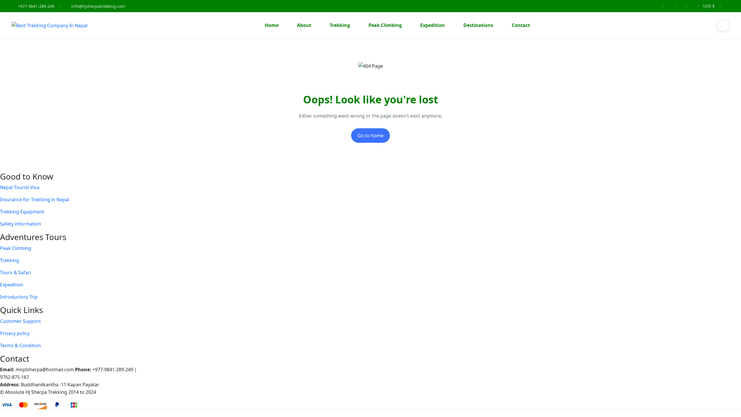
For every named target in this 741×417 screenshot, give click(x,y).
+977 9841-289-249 (35, 6)
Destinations (478, 25)
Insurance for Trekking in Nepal (34, 199)
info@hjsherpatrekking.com (98, 6)
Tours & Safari (15, 272)
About (304, 25)
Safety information (20, 224)
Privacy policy (15, 333)
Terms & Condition (20, 345)
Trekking (340, 25)
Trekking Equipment (22, 212)
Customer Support (20, 321)
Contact (521, 25)
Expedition (432, 25)
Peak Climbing (385, 25)
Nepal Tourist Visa (19, 187)
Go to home (370, 135)
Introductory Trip (19, 297)
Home (271, 25)
